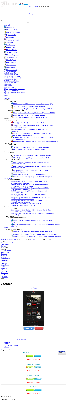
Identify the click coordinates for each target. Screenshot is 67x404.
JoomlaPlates (4, 260)
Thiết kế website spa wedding (12, 78)
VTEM (3, 274)
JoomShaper (4, 263)
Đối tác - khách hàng (10, 71)
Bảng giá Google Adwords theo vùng (14, 92)
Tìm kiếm (7, 93)
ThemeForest (4, 273)
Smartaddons (4, 271)
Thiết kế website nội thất (11, 74)
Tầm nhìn (7, 343)
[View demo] (39, 329)
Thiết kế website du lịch (10, 79)
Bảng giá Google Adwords (11, 90)
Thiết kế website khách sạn (11, 81)
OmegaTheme (5, 265)
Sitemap (6, 347)
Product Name (5, 244)
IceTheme (3, 257)
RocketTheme (4, 268)
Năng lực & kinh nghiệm (11, 345)
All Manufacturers (6, 250)
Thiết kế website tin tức (10, 82)
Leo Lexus (33, 288)
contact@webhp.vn (30, 14)
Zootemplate (4, 277)
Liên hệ (6, 95)
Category (3, 246)
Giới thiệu (7, 342)
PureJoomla (4, 266)
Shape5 (3, 269)
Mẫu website (7, 84)
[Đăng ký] (28, 329)
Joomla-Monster (5, 258)
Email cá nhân (8, 85)
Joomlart (3, 262)
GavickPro (4, 254)
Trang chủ (7, 25)
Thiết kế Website (8, 178)
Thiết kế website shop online (12, 76)
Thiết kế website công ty (11, 73)
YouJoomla (4, 276)
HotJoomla (4, 255)
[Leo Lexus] (33, 325)
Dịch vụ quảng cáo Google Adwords (14, 89)
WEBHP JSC (4, 239)
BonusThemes (5, 252)
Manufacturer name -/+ (7, 243)
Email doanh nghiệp (9, 87)
